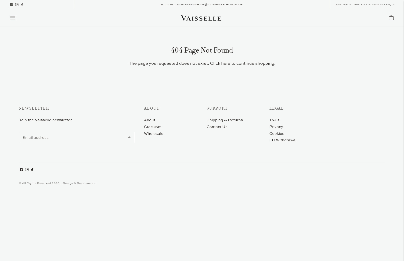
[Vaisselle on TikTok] (22, 4)
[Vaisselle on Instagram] (16, 4)
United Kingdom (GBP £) (372, 4)
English (341, 4)
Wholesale (153, 133)
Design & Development (80, 183)
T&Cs (274, 119)
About (149, 119)
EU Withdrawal (282, 140)
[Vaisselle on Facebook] (11, 4)
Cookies (276, 133)
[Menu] (12, 18)
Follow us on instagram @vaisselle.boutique (201, 4)
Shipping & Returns (225, 119)
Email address (34, 132)
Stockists (152, 126)
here (225, 63)
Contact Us (217, 126)
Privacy (276, 126)
